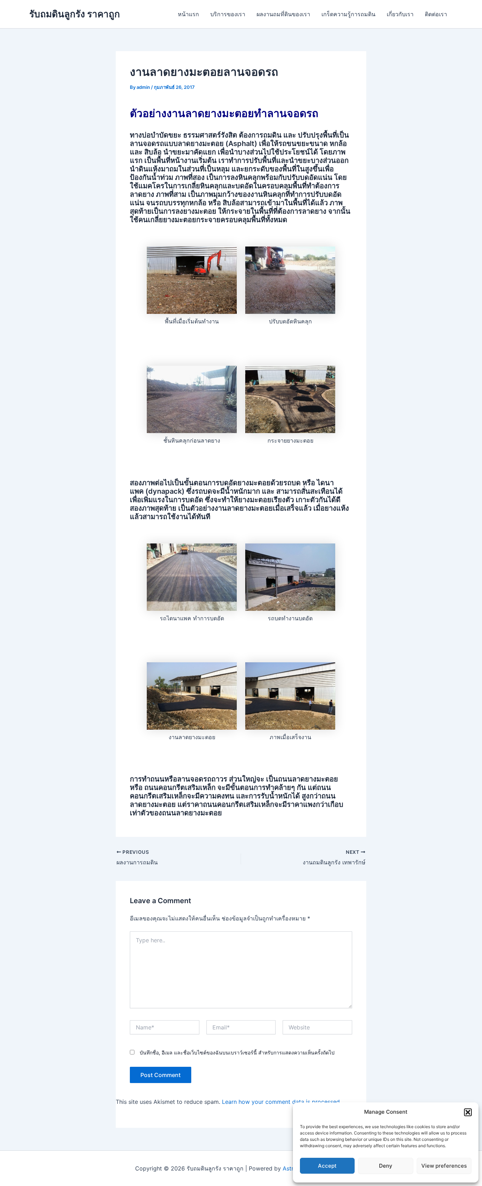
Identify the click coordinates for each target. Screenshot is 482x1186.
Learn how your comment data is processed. (281, 1101)
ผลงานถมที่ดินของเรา (283, 14)
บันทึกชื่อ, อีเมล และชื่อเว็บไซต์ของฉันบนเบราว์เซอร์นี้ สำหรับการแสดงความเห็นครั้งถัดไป (237, 1053)
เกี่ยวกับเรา (400, 14)
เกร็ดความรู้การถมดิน (348, 14)
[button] (467, 1112)
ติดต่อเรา (436, 14)
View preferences (444, 1165)
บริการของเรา (227, 14)
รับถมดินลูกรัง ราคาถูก (74, 13)
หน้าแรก (188, 14)
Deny (385, 1165)
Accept (327, 1165)
